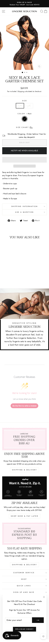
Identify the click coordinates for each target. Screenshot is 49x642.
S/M (20, 105)
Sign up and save (23, 592)
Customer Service (23, 572)
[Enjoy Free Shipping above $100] (24, 439)
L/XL (29, 105)
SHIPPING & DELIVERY (24, 470)
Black (24, 118)
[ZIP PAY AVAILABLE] (24, 487)
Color (24, 113)
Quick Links (24, 586)
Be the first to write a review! (24, 406)
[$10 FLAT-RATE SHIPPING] (24, 534)
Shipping (21, 91)
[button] (24, 160)
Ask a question (24, 212)
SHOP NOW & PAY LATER (24, 516)
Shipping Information (24, 206)
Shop (24, 579)
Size (24, 101)
